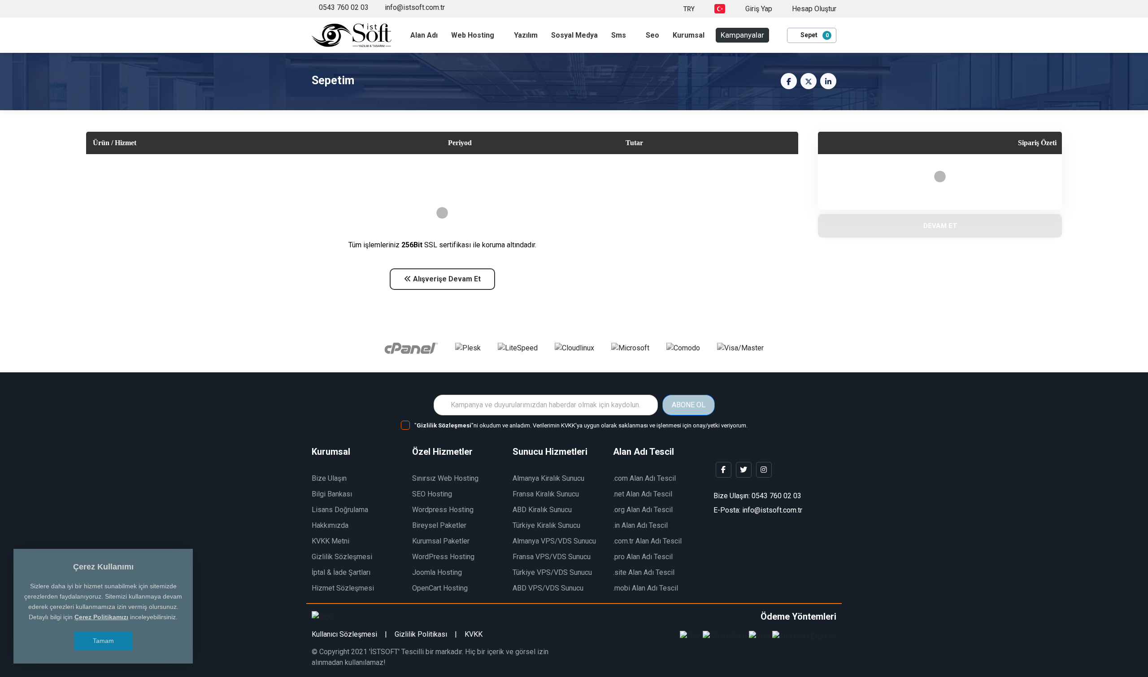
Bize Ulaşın (329, 478)
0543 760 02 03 (344, 7)
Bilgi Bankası (332, 494)
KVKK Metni (330, 541)
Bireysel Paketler (439, 525)
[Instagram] (764, 470)
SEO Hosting (432, 494)
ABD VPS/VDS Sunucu (548, 588)
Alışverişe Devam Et (446, 279)
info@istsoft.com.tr (414, 7)
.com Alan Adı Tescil (644, 478)
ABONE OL (688, 405)
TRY (689, 9)
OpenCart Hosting (440, 588)
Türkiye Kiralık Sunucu (546, 525)
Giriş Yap (758, 8)
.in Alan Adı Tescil (640, 525)
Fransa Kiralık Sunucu (546, 494)
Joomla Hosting (437, 572)
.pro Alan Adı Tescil (643, 556)
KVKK (474, 634)
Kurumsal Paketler (441, 541)
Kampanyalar (742, 34)
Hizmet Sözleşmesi (343, 588)
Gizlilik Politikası (421, 634)
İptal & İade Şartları (341, 572)
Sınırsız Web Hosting (445, 478)
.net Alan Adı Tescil (642, 494)
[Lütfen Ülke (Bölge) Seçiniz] (720, 8)
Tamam (103, 640)
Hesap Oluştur (813, 8)
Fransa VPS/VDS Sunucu (552, 556)
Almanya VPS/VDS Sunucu (554, 541)
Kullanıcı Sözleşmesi (344, 634)
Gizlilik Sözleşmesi (342, 556)
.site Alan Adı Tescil (643, 572)
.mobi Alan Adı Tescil (645, 588)
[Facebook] (723, 470)
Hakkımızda (330, 525)
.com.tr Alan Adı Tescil (647, 541)
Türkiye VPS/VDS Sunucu (552, 572)
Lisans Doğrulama (340, 509)
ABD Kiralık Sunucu (542, 509)
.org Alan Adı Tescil (643, 509)
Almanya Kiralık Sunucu (548, 478)
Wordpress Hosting (443, 509)
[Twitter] (744, 470)
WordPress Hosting (443, 556)
